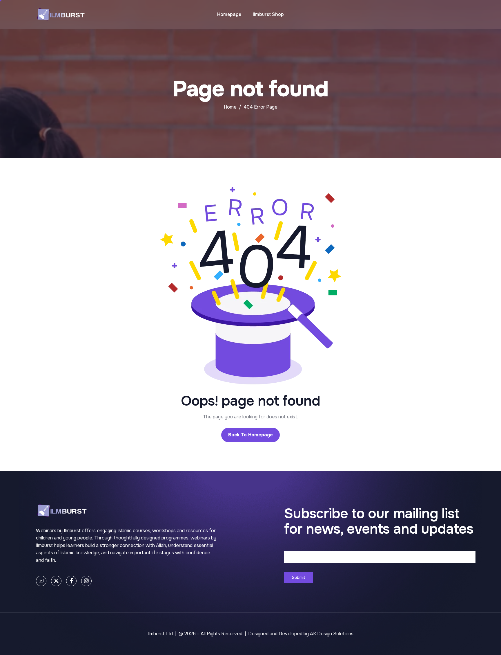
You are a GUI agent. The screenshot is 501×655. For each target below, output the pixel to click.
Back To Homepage (250, 435)
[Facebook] (71, 581)
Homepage (229, 14)
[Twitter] (56, 581)
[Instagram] (86, 581)
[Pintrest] (41, 581)
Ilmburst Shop (268, 14)
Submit (298, 577)
